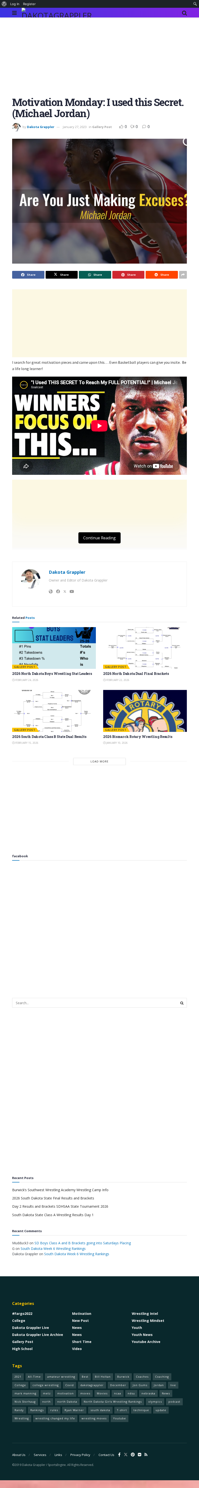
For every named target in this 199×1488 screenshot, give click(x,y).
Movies (102, 1393)
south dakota (100, 1410)
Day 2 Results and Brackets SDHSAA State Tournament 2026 (60, 1206)
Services (40, 1455)
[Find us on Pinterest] (133, 1454)
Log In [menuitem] (14, 4)
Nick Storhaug (25, 1401)
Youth (137, 1327)
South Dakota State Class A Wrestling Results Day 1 (53, 1215)
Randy (19, 1410)
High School (22, 1348)
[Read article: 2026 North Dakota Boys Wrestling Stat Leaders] (54, 648)
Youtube (119, 1418)
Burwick (123, 1376)
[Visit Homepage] (58, 12)
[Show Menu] (14, 12)
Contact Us (106, 1455)
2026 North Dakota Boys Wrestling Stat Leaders (52, 673)
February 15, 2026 (26, 742)
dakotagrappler (92, 1385)
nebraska (148, 1393)
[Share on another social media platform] (183, 275)
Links (58, 1455)
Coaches (142, 1376)
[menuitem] (4, 4)
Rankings (37, 1410)
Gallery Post (102, 127)
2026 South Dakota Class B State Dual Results (49, 736)
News (77, 1327)
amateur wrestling (61, 1376)
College (18, 1320)
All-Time (34, 1376)
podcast (174, 1401)
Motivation (81, 1313)
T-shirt (122, 1410)
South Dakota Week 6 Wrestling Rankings (53, 1248)
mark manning (25, 1393)
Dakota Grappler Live (30, 1327)
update (161, 1410)
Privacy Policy (80, 1455)
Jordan (159, 1385)
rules (54, 1410)
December (118, 1385)
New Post (80, 1320)
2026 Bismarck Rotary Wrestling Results (137, 736)
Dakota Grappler (40, 127)
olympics (155, 1401)
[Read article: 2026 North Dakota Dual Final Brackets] (145, 648)
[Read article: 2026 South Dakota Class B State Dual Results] (54, 711)
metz (47, 1393)
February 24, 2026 (26, 680)
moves (85, 1393)
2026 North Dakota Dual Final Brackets (136, 673)
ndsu (131, 1393)
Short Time (81, 1341)
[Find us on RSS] (146, 1454)
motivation (65, 1393)
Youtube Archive (146, 1341)
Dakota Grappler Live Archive (37, 1334)
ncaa (117, 1393)
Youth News (142, 1334)
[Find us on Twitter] (126, 1454)
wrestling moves (94, 1418)
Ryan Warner (74, 1410)
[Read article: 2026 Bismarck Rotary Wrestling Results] (145, 711)
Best (85, 1376)
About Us (18, 1455)
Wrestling (22, 1418)
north (46, 1401)
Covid (69, 1385)
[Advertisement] (99, 61)
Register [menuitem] (29, 4)
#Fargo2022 (22, 1313)
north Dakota (67, 1401)
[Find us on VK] (139, 1454)
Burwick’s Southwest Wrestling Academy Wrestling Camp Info (60, 1190)
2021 (18, 1376)
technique (141, 1410)
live (173, 1385)
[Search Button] (184, 12)
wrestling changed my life (55, 1418)
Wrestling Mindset (148, 1320)
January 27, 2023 (75, 127)
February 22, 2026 (117, 680)
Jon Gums (140, 1385)
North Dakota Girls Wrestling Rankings (113, 1401)
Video (77, 1348)
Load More (99, 761)
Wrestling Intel (145, 1313)
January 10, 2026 (117, 742)
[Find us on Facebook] (119, 1454)
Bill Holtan (103, 1376)
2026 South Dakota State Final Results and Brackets (53, 1198)
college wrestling (46, 1385)
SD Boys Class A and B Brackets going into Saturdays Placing (82, 1243)
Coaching (162, 1376)
